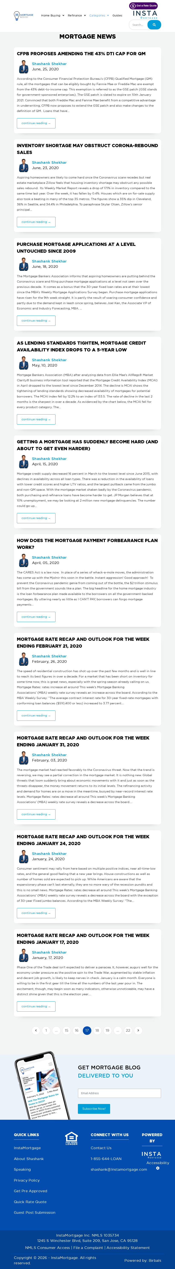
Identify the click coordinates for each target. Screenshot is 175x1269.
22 (128, 1030)
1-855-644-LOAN (106, 1159)
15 (67, 1030)
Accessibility (157, 1163)
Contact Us (101, 1148)
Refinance (75, 16)
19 (107, 1030)
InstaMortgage (27, 1148)
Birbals (155, 1260)
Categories (97, 16)
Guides (117, 16)
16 (77, 1030)
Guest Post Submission (34, 1212)
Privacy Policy (27, 1180)
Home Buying (51, 16)
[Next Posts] (138, 1030)
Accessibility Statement (128, 1248)
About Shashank (29, 1159)
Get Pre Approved (30, 1191)
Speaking (22, 1169)
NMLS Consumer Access (47, 1248)
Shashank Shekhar (49, 64)
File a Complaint (88, 1248)
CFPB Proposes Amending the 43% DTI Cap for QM (81, 53)
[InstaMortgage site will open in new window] (145, 14)
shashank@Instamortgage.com (119, 1169)
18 (97, 1030)
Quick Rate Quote (30, 1202)
